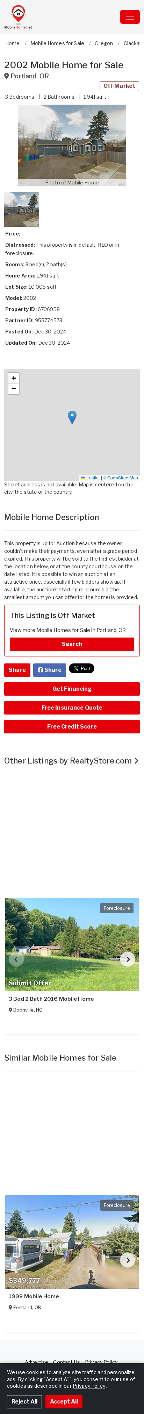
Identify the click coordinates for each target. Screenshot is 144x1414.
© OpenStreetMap (120, 477)
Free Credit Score (71, 726)
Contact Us (66, 1362)
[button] (72, 145)
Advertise (36, 1362)
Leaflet (92, 477)
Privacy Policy (101, 1362)
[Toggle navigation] (130, 17)
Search (72, 644)
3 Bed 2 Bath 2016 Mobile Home (51, 999)
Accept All (64, 1401)
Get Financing (72, 688)
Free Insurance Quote (72, 707)
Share (17, 670)
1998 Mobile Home (34, 1296)
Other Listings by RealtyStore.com (69, 760)
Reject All (24, 1401)
